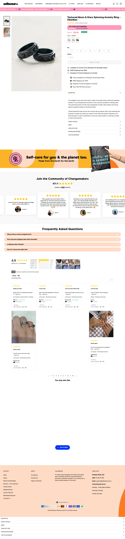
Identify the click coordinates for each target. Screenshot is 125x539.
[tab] (94, 92)
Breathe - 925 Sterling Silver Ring (98, 297)
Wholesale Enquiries (9, 495)
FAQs (4, 475)
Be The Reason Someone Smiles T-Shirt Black (23, 297)
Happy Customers (36, 481)
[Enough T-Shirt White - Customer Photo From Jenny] (59, 266)
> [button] (76, 375)
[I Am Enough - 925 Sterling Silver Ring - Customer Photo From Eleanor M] (77, 261)
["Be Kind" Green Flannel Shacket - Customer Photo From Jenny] (71, 266)
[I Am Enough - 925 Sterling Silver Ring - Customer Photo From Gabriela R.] (71, 261)
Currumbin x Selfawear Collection (55, 4)
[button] (23, 307)
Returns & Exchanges (9, 481)
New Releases (29, 4)
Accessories (89, 4)
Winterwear (38, 4)
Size (68, 47)
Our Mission (34, 475)
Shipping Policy (8, 489)
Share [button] (16, 305)
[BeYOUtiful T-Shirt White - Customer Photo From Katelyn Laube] (59, 261)
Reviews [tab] (14, 275)
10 (99, 50)
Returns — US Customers (10, 484)
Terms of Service (8, 492)
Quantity (69, 54)
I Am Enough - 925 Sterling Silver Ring (47, 297)
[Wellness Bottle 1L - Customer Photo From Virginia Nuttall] (65, 261)
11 (108, 50)
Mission (98, 4)
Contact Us (6, 498)
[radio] (69, 40)
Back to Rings (64, 447)
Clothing (71, 4)
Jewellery (80, 4)
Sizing (5, 478)
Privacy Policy (7, 487)
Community (34, 478)
